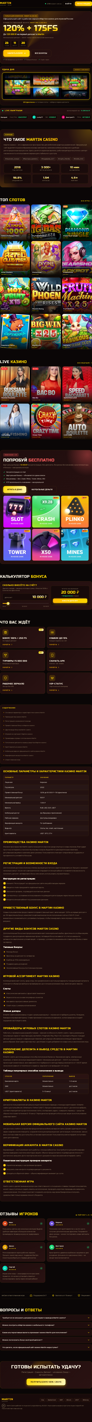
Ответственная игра (12, 760)
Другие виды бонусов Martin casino (18, 730)
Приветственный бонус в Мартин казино (20, 725)
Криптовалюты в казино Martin (16, 747)
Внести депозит (70, 601)
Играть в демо (14, 489)
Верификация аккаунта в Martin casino (19, 755)
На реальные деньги (42, 489)
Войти (68, 4)
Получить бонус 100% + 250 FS (46, 1382)
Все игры (85, 201)
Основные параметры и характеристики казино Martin (25, 713)
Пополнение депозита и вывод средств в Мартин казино (25, 743)
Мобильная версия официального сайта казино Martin (25, 751)
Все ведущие (83, 363)
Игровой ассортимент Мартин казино (19, 734)
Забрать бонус (15, 53)
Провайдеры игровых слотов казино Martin (20, 738)
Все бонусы (41, 53)
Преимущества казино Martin (15, 717)
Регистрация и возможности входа (18, 721)
